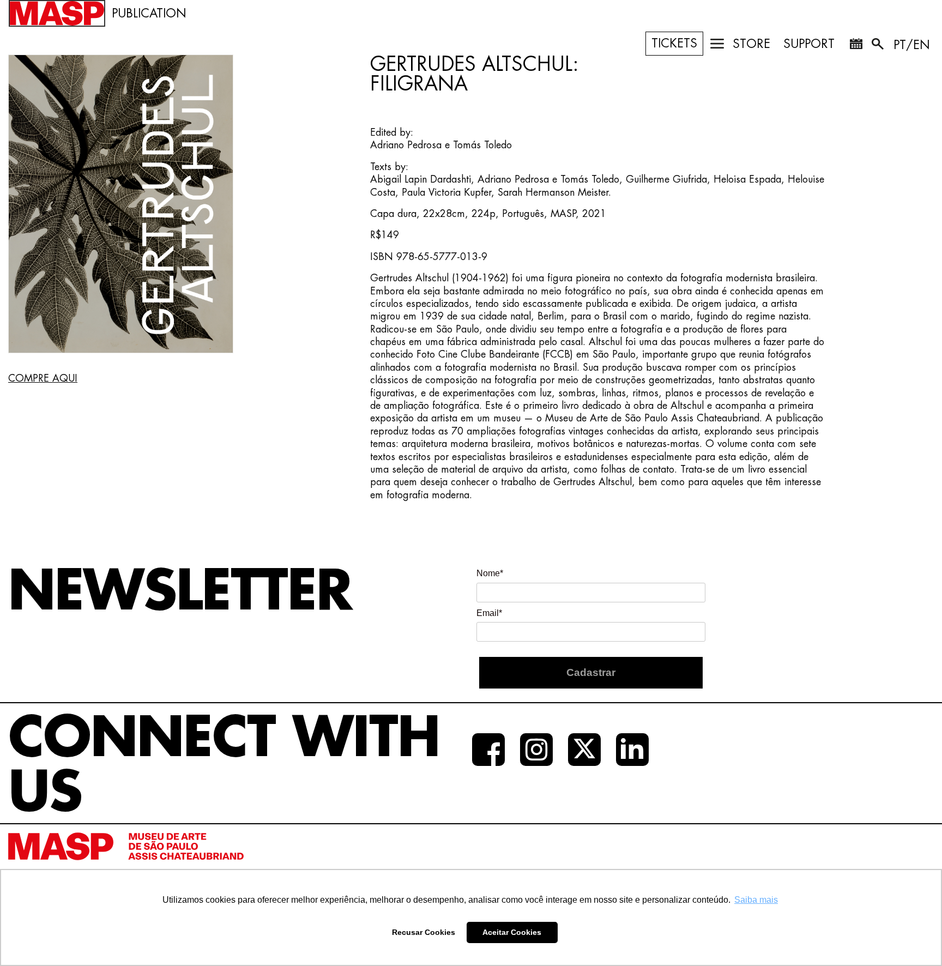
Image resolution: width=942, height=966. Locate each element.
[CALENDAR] (856, 46)
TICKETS (674, 44)
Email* (489, 613)
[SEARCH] (879, 46)
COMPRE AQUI (42, 378)
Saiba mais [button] (756, 899)
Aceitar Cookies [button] (511, 932)
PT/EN (911, 45)
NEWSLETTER (180, 591)
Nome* (489, 573)
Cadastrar (590, 672)
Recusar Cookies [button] (423, 932)
